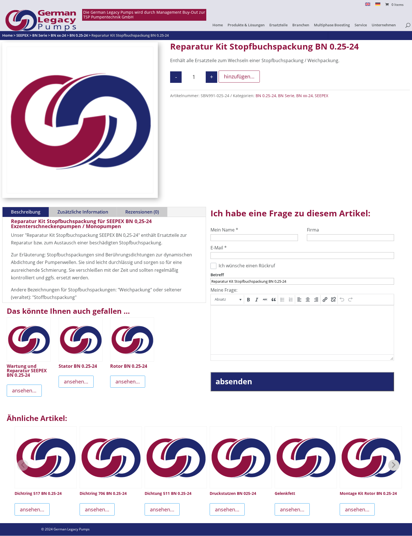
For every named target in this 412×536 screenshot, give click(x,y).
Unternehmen (384, 25)
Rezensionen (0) (142, 212)
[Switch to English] (367, 6)
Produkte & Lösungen (246, 25)
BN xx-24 (304, 95)
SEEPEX (321, 95)
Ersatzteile (278, 25)
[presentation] (227, 299)
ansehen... (24, 390)
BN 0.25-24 (266, 95)
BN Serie (286, 95)
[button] (227, 299)
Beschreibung (25, 212)
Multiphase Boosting (332, 25)
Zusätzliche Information (82, 212)
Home (217, 25)
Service (361, 25)
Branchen (300, 25)
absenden (234, 381)
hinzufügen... (239, 76)
